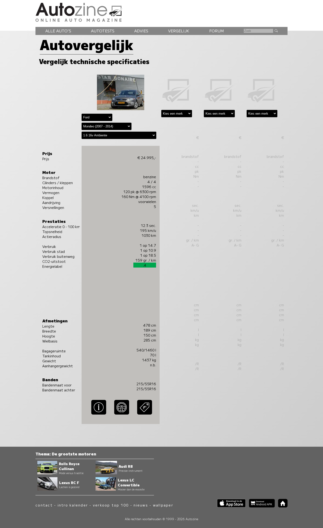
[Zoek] (276, 30)
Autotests (102, 31)
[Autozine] (161, 11)
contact (44, 504)
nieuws (141, 504)
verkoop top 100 (111, 504)
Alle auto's (58, 31)
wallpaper (163, 504)
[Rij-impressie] (121, 415)
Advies (141, 31)
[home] (281, 505)
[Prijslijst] (144, 415)
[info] (98, 415)
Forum (216, 31)
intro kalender (73, 504)
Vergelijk (178, 31)
